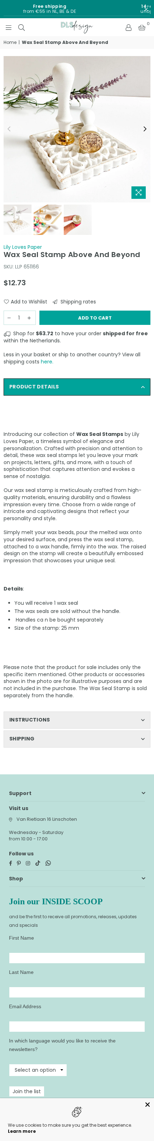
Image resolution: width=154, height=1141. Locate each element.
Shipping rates (77, 301)
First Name (21, 938)
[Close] (147, 1104)
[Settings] (128, 27)
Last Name (21, 972)
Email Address (25, 1006)
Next (145, 129)
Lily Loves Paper (23, 247)
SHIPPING (21, 738)
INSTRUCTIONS (29, 719)
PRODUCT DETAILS (34, 386)
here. (47, 361)
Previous (9, 129)
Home (10, 42)
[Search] (21, 27)
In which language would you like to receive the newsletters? (62, 1045)
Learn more (22, 1131)
